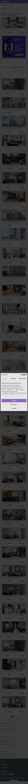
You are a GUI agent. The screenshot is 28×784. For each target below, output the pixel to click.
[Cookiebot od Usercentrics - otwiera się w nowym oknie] (21, 375)
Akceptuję (14, 400)
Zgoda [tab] (4, 378)
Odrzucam (14, 408)
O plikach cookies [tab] (22, 378)
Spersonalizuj (13, 404)
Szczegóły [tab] (13, 378)
